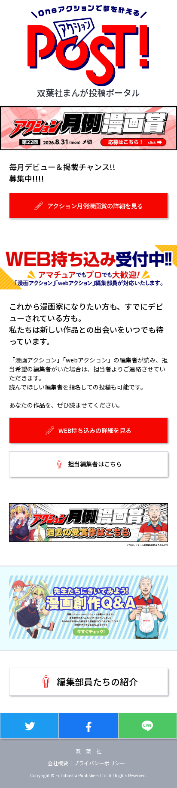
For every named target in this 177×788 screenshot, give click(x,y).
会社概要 (58, 763)
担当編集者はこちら (95, 463)
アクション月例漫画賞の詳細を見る (95, 205)
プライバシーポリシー (99, 763)
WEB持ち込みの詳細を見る (94, 430)
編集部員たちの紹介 (97, 681)
